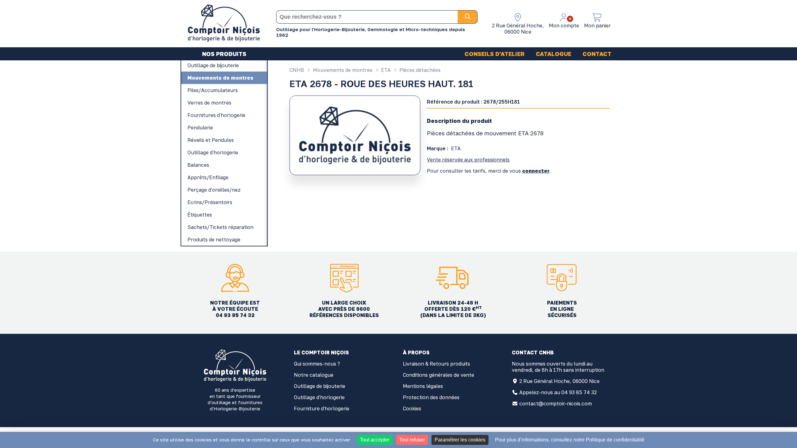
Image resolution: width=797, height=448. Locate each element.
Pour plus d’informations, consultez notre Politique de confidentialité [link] (569, 439)
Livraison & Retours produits (436, 364)
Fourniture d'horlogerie (321, 408)
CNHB (297, 70)
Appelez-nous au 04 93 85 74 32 (558, 392)
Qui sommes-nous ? (317, 364)
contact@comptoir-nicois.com (555, 403)
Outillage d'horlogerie (319, 397)
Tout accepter (374, 439)
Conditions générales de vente (438, 375)
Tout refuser (412, 439)
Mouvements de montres (342, 70)
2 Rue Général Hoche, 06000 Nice (559, 381)
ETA (385, 70)
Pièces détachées (419, 70)
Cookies (412, 408)
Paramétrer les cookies (460, 439)
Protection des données (431, 397)
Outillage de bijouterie (319, 386)
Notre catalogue (313, 375)
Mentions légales (423, 386)
